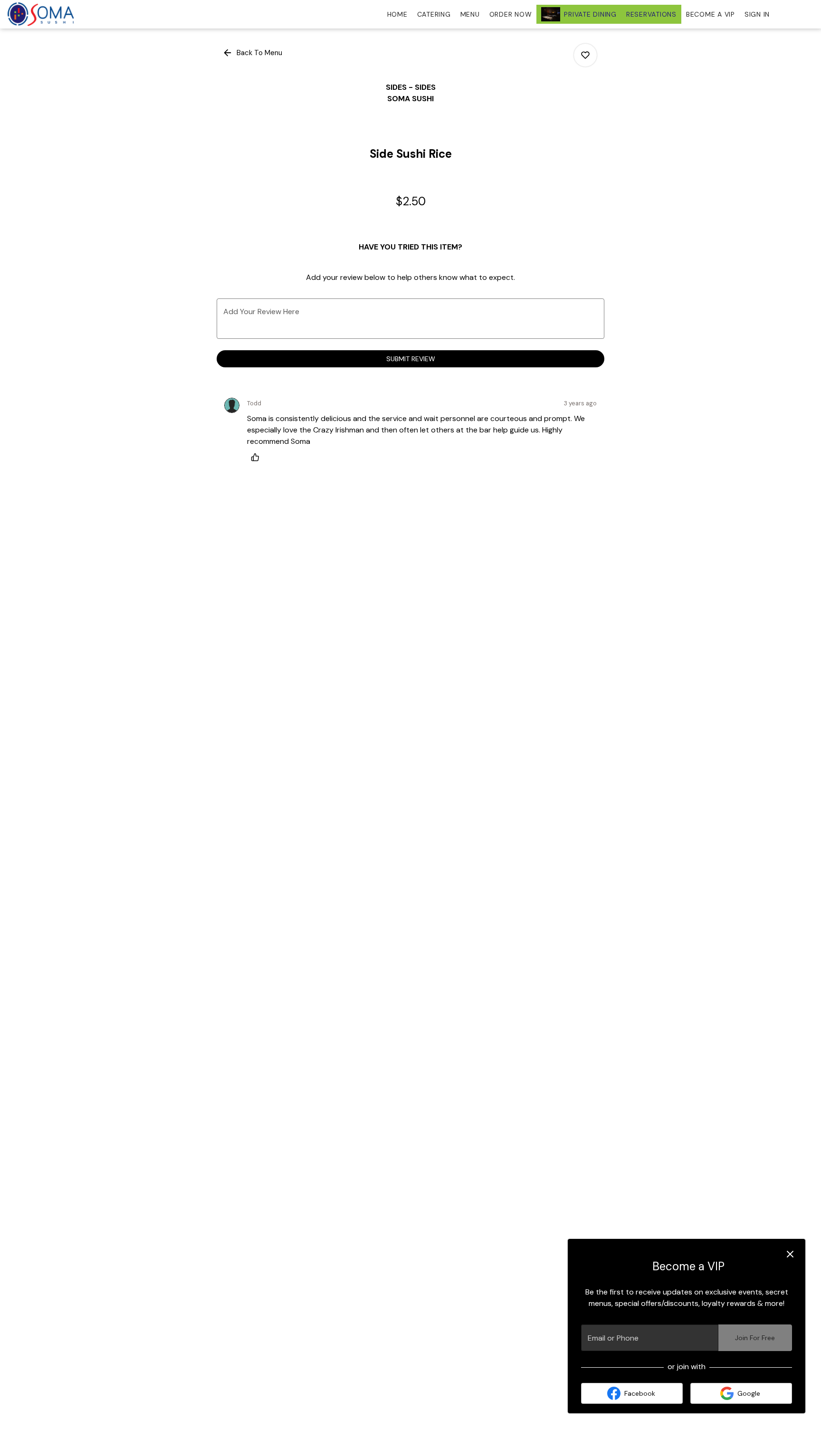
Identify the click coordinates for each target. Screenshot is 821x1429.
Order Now (510, 14)
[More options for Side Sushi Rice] (585, 55)
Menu (470, 14)
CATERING (434, 14)
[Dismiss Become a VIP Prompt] (790, 1254)
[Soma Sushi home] (50, 14)
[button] (253, 53)
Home (397, 14)
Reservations (651, 14)
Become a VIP (710, 14)
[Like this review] (257, 457)
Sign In (757, 14)
